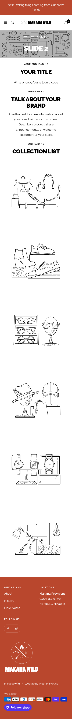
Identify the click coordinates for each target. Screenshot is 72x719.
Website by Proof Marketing (41, 683)
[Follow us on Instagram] (16, 628)
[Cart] (66, 22)
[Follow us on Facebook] (8, 628)
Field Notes (12, 608)
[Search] (12, 22)
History (9, 600)
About (8, 593)
